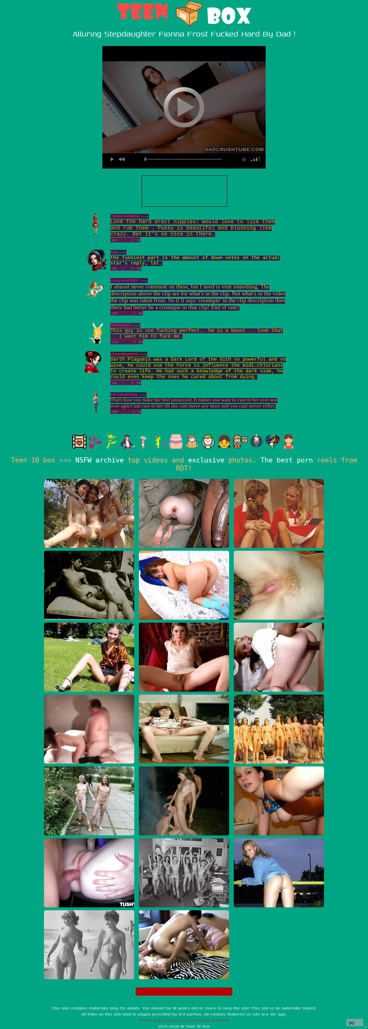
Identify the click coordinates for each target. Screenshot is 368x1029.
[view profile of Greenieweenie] (95, 371)
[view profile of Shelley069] (95, 342)
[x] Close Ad (355, 1023)
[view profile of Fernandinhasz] (95, 412)
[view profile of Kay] (95, 269)
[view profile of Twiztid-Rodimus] (95, 233)
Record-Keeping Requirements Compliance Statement (184, 1020)
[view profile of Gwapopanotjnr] (95, 297)
